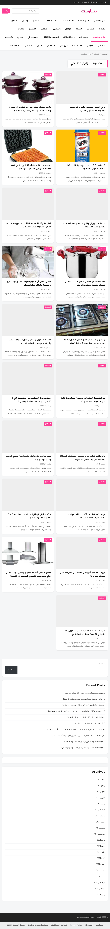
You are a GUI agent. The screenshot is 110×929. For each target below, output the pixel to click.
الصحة (79, 29)
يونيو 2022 (101, 786)
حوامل (68, 29)
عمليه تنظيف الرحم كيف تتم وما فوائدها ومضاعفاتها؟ (83, 705)
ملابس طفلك (50, 21)
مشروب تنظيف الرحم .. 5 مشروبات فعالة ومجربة (85, 693)
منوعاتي (28, 46)
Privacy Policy (76, 925)
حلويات (21, 29)
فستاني (102, 46)
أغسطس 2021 (99, 834)
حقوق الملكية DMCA (16, 925)
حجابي (20, 37)
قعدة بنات (77, 46)
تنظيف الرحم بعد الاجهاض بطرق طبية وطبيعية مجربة (83, 748)
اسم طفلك (83, 21)
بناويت (99, 917)
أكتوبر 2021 (100, 822)
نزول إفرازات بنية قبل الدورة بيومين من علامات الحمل (83, 699)
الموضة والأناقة (51, 37)
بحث (6, 11)
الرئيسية (105, 54)
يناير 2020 (101, 895)
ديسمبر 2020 (99, 883)
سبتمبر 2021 (100, 828)
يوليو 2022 (101, 780)
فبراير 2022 (100, 798)
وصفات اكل (69, 37)
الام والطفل (100, 21)
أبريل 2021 (101, 859)
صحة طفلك (68, 21)
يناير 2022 (101, 804)
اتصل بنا (89, 925)
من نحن (99, 925)
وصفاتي (45, 29)
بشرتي (24, 21)
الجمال (35, 21)
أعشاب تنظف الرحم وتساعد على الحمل (89, 724)
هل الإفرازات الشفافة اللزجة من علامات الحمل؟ (86, 718)
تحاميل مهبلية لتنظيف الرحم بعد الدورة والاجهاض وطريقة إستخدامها (76, 711)
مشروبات (84, 37)
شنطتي (9, 37)
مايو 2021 (101, 853)
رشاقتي (57, 29)
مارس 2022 (100, 792)
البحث (102, 664)
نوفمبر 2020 (100, 889)
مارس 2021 (100, 865)
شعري (13, 21)
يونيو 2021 (101, 846)
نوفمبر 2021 (100, 816)
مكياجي (90, 29)
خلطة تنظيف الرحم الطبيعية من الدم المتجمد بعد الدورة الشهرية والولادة (75, 730)
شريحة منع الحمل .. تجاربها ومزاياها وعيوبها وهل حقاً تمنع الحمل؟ (78, 736)
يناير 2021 (101, 877)
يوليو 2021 (101, 840)
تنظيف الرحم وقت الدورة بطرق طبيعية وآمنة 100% (84, 742)
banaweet (15, 46)
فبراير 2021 (100, 871)
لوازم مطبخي (99, 37)
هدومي (90, 46)
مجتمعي (50, 46)
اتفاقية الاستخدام (59, 925)
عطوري (102, 29)
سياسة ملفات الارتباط (38, 925)
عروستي (63, 46)
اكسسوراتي (33, 37)
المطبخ (32, 29)
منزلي (39, 46)
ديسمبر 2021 (99, 810)
